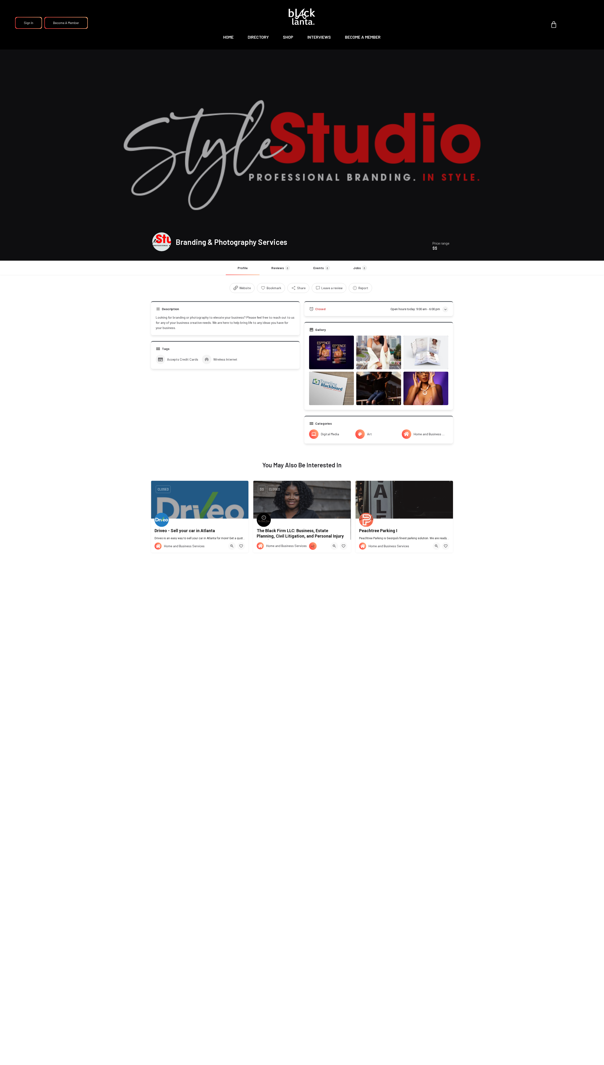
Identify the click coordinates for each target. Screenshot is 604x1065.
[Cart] (554, 24)
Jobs (359, 268)
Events (320, 268)
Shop (288, 37)
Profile (243, 268)
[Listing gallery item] (331, 352)
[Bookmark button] (241, 546)
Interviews (319, 37)
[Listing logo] (161, 241)
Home (228, 37)
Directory (258, 37)
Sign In (28, 23)
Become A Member (66, 23)
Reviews (279, 268)
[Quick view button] (232, 546)
